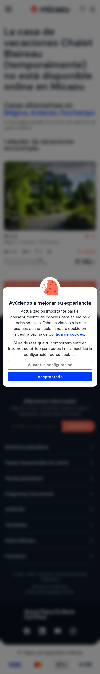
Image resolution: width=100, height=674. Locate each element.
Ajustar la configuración (50, 364)
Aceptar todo (50, 376)
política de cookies (66, 334)
